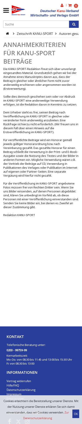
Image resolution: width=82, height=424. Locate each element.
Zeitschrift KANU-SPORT (35, 33)
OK (76, 414)
